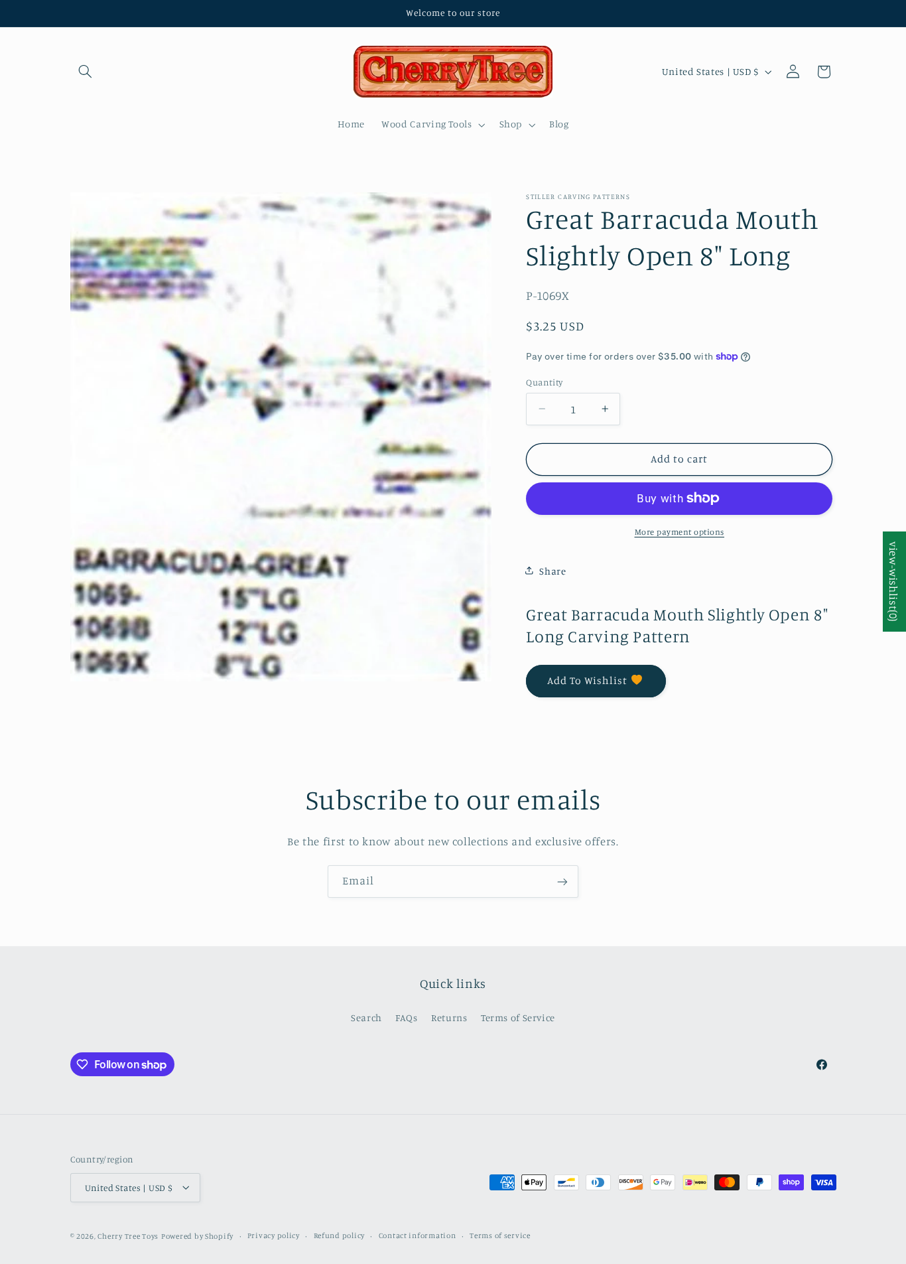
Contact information (417, 1235)
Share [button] (552, 570)
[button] (85, 71)
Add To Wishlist (587, 679)
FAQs (406, 1017)
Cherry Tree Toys (128, 1235)
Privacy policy (273, 1235)
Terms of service (500, 1235)
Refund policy (339, 1235)
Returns (449, 1017)
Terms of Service (518, 1017)
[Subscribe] (562, 881)
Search (366, 1017)
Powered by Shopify (197, 1235)
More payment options (680, 531)
